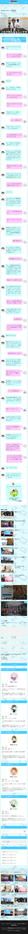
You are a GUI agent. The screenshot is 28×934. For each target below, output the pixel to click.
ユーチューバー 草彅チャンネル (21, 558)
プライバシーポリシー (21, 923)
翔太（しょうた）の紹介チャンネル (10, 854)
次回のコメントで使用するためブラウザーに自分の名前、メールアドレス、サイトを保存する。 (13, 654)
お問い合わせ (14, 925)
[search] (24, 831)
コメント (3, 625)
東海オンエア (17, 511)
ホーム (3, 923)
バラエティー (8, 5)
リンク (14, 923)
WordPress (17, 930)
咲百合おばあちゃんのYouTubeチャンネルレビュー (17, 927)
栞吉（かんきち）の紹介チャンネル (10, 863)
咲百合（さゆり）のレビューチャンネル (9, 13)
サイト (2, 648)
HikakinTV (17, 539)
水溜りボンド (17, 530)
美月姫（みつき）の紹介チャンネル (10, 857)
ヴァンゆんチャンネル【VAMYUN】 (19, 567)
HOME (3, 5)
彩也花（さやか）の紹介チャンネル (10, 860)
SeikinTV (16, 548)
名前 (2, 637)
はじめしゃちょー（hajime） (18, 5)
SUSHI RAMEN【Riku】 (20, 521)
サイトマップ (8, 923)
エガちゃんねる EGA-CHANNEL (19, 576)
